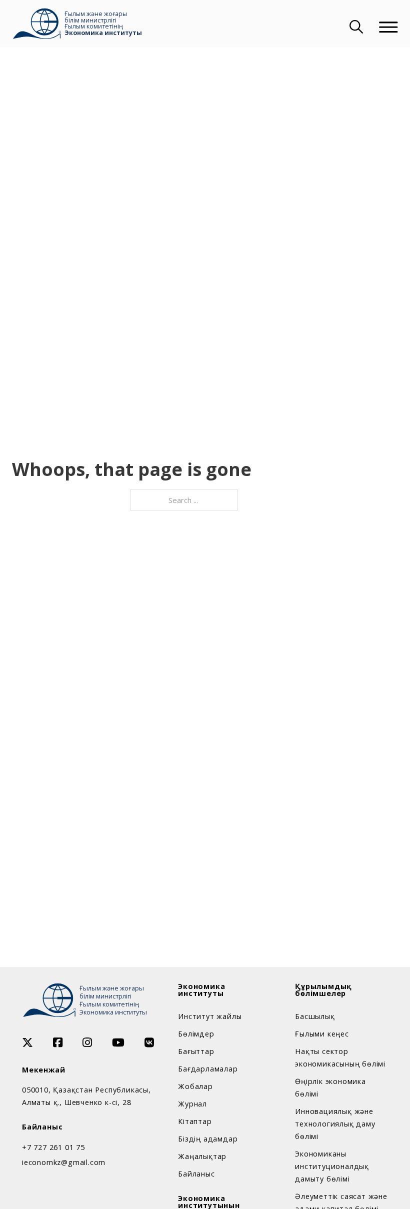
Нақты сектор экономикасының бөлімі (340, 1057)
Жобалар (195, 1086)
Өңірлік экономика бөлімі (330, 1087)
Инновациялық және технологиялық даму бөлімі (335, 1123)
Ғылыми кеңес (322, 1033)
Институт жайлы (210, 1016)
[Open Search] (355, 27)
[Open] (388, 27)
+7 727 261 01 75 (53, 1147)
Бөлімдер (196, 1033)
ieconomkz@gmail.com (64, 1162)
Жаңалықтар (202, 1156)
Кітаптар (195, 1121)
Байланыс (196, 1173)
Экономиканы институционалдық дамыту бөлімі (332, 1166)
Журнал (192, 1103)
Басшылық (314, 1016)
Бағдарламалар (208, 1069)
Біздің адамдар (208, 1139)
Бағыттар (196, 1051)
